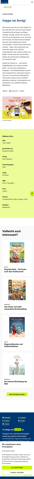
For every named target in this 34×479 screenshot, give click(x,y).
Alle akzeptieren (17, 467)
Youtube (6, 424)
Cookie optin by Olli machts (28, 475)
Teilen (5, 91)
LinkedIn (22, 420)
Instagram (23, 417)
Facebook (6, 420)
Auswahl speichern (17, 472)
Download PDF (14, 91)
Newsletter (7, 417)
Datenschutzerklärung (21, 461)
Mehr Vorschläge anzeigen (17, 394)
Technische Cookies (9, 451)
